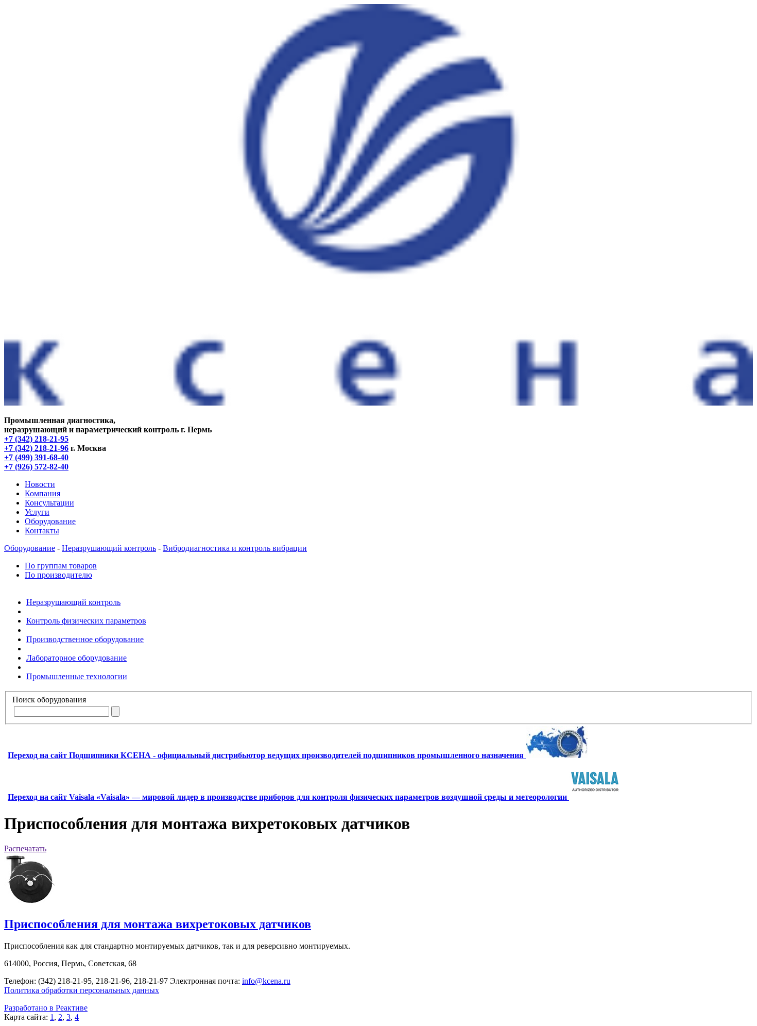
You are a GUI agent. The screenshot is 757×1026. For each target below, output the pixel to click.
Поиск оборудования (49, 699)
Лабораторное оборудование (76, 657)
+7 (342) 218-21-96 (36, 448)
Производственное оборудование (85, 639)
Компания (42, 493)
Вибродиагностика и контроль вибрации (235, 548)
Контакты (42, 530)
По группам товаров (61, 565)
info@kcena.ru (266, 981)
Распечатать (25, 848)
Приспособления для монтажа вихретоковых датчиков (157, 924)
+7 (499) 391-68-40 (36, 457)
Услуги (37, 512)
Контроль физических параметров (86, 620)
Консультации (49, 502)
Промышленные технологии (76, 676)
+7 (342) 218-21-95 (36, 438)
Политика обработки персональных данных (81, 990)
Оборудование (50, 521)
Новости (40, 484)
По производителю (58, 574)
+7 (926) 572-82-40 (36, 466)
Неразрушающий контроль (109, 548)
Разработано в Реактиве (46, 1007)
